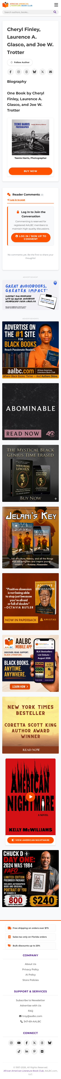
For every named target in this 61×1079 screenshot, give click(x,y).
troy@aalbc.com (32, 1016)
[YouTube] (19, 1043)
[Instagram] (11, 1043)
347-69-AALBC (32, 1021)
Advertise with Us (30, 1005)
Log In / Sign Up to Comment (32, 237)
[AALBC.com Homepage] (17, 5)
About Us (30, 964)
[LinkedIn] (27, 1051)
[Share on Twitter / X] (42, 72)
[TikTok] (19, 1051)
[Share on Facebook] (10, 72)
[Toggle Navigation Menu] (56, 4)
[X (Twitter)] (34, 1043)
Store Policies (31, 980)
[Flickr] (42, 1051)
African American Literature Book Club (24, 1070)
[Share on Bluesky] (34, 72)
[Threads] (42, 1043)
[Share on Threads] (26, 72)
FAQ (30, 1011)
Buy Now (30, 171)
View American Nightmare (32, 840)
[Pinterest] (34, 1051)
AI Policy (30, 974)
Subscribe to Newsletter (30, 1000)
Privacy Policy (30, 969)
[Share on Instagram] (18, 72)
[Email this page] (50, 72)
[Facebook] (27, 1043)
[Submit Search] (54, 12)
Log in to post (17, 200)
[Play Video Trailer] (30, 797)
